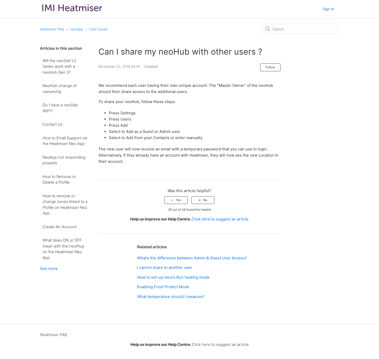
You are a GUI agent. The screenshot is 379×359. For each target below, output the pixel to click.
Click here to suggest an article (220, 219)
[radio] (176, 200)
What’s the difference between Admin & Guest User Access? (192, 257)
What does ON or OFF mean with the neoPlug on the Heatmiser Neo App (63, 249)
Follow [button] (270, 67)
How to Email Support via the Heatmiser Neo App (65, 140)
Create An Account (60, 226)
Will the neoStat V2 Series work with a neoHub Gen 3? (59, 66)
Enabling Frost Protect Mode (163, 286)
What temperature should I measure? (171, 296)
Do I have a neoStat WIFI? (60, 107)
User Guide (98, 29)
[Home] (72, 12)
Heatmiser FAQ (52, 29)
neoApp (76, 29)
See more (49, 268)
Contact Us (53, 124)
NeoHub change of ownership (60, 88)
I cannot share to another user (164, 267)
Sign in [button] (328, 9)
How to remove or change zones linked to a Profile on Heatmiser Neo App (65, 204)
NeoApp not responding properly (64, 160)
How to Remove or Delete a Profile (59, 179)
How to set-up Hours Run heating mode (173, 277)
